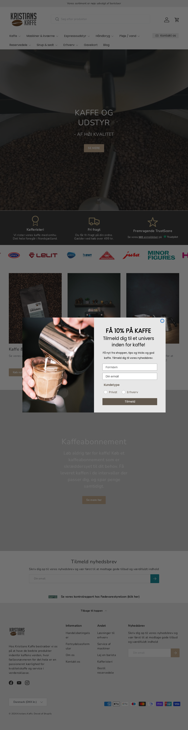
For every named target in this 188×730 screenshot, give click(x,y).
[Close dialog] (162, 321)
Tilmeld (130, 401)
